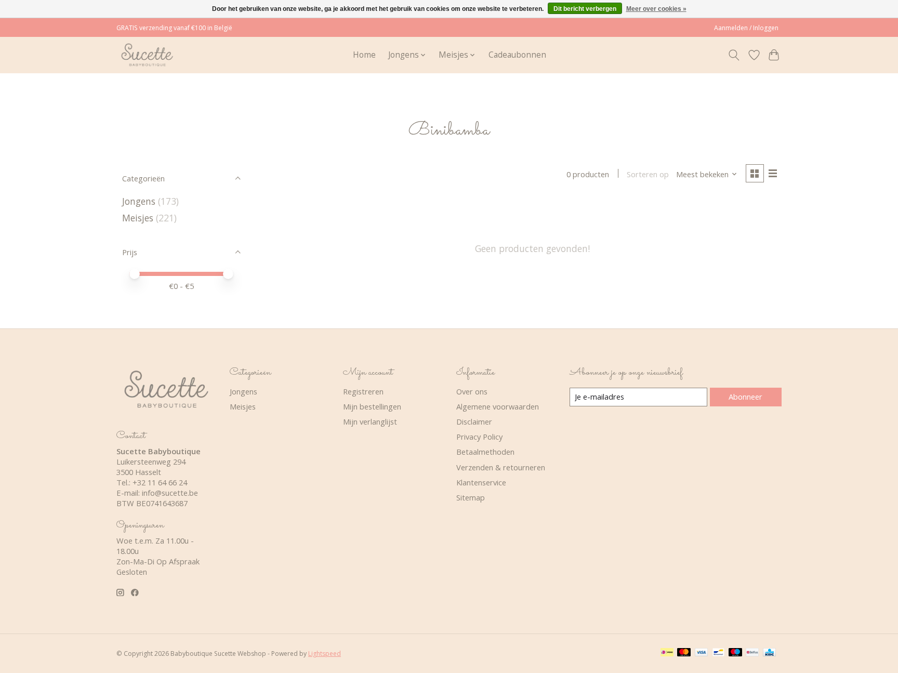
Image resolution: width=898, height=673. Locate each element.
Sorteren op (648, 174)
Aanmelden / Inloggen (746, 27)
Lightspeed (324, 653)
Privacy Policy (479, 436)
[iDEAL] (667, 653)
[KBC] (769, 653)
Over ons (471, 391)
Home (364, 54)
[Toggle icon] (734, 55)
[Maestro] (735, 653)
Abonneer (745, 396)
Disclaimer (474, 421)
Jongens (138, 201)
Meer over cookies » (656, 8)
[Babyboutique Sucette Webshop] (146, 55)
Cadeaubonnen (517, 54)
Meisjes (137, 218)
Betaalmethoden (485, 451)
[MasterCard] (684, 653)
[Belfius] (752, 653)
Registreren (363, 391)
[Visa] (701, 653)
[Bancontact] (718, 653)
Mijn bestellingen (372, 406)
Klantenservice (481, 482)
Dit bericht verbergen (584, 8)
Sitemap (470, 497)
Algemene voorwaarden (497, 406)
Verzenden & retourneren (500, 467)
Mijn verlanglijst (370, 421)
